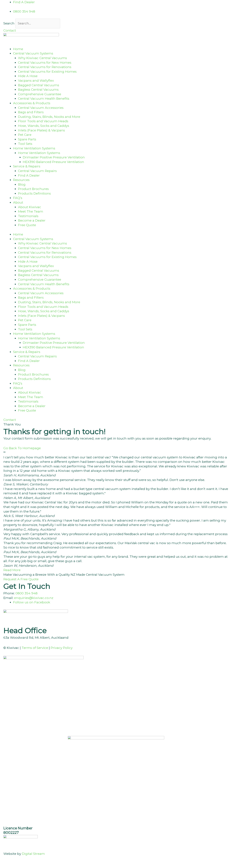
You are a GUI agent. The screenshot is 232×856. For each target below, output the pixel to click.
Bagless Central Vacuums (38, 90)
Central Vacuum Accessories (41, 108)
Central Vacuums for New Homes (44, 63)
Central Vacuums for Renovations (44, 67)
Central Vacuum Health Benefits (43, 99)
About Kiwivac (29, 207)
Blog (21, 184)
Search (8, 23)
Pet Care (24, 135)
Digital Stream (33, 854)
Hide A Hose (28, 76)
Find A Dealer (29, 175)
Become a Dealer (32, 220)
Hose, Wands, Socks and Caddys (43, 126)
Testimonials (28, 216)
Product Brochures (33, 189)
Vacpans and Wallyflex (36, 81)
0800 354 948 (26, 593)
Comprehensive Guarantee (39, 94)
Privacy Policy (62, 648)
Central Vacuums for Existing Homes (47, 72)
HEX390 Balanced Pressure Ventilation (53, 162)
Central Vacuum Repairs (37, 171)
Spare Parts (27, 139)
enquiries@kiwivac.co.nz (33, 598)
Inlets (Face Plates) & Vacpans (41, 130)
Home (18, 49)
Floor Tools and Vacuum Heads (43, 121)
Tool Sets (25, 144)
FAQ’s (17, 198)
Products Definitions (34, 193)
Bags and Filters (31, 112)
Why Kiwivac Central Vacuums (42, 58)
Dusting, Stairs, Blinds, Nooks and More (49, 117)
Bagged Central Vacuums (38, 85)
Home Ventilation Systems (39, 153)
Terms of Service (35, 648)
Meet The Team (30, 211)
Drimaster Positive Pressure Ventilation (54, 157)
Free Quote (27, 225)
